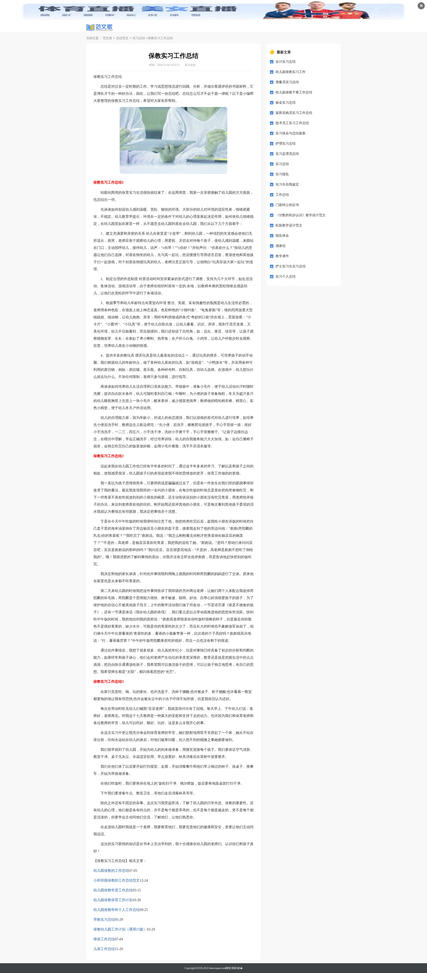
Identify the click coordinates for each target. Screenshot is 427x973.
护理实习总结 (286, 143)
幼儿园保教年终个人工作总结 (116, 910)
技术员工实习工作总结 (292, 123)
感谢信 (281, 246)
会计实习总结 (286, 61)
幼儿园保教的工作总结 (111, 870)
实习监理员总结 (287, 153)
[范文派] (99, 27)
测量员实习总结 (287, 82)
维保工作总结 (104, 939)
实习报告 (282, 174)
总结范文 (122, 38)
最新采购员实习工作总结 (294, 113)
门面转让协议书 (287, 205)
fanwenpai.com (217, 968)
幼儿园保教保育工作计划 (113, 900)
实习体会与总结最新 (291, 133)
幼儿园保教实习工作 (291, 72)
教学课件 (282, 256)
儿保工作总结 (104, 949)
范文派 (107, 38)
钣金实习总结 (286, 102)
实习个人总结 (286, 276)
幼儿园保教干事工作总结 (294, 92)
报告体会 (282, 235)
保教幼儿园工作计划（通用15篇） (120, 929)
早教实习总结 (104, 919)
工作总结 (282, 194)
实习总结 (139, 38)
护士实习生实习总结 (291, 266)
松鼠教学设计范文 (289, 225)
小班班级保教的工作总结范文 (116, 880)
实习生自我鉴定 (287, 184)
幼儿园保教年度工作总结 (113, 890)
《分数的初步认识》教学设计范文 (301, 215)
